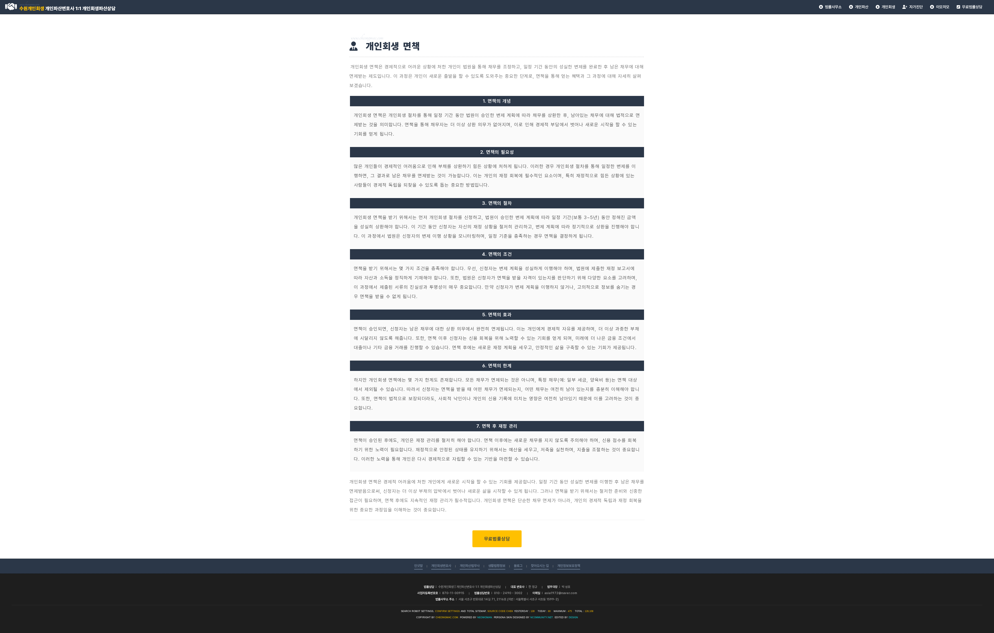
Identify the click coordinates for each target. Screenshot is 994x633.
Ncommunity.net (541, 617)
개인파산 (860, 7)
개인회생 (887, 7)
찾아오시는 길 (540, 566)
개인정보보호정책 (568, 566)
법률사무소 (832, 7)
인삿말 (418, 566)
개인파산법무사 (470, 566)
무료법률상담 (971, 7)
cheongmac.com (447, 617)
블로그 (518, 566)
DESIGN (573, 617)
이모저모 (941, 7)
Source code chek (500, 611)
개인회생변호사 (441, 566)
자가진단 (915, 7)
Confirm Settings (447, 611)
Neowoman (484, 617)
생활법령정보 (496, 566)
